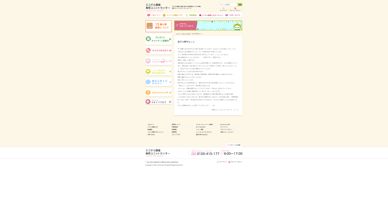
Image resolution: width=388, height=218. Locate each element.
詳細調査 (150, 129)
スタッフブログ (186, 34)
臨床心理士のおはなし (202, 134)
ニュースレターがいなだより (204, 132)
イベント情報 (199, 129)
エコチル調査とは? (153, 127)
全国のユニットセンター (227, 132)
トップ (178, 34)
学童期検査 (175, 127)
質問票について (176, 124)
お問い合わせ (151, 134)
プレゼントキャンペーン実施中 (204, 124)
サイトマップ (224, 127)
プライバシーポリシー (226, 129)
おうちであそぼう (201, 127)
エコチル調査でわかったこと (155, 132)
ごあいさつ (151, 124)
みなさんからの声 (225, 124)
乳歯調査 (174, 129)
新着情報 (174, 132)
